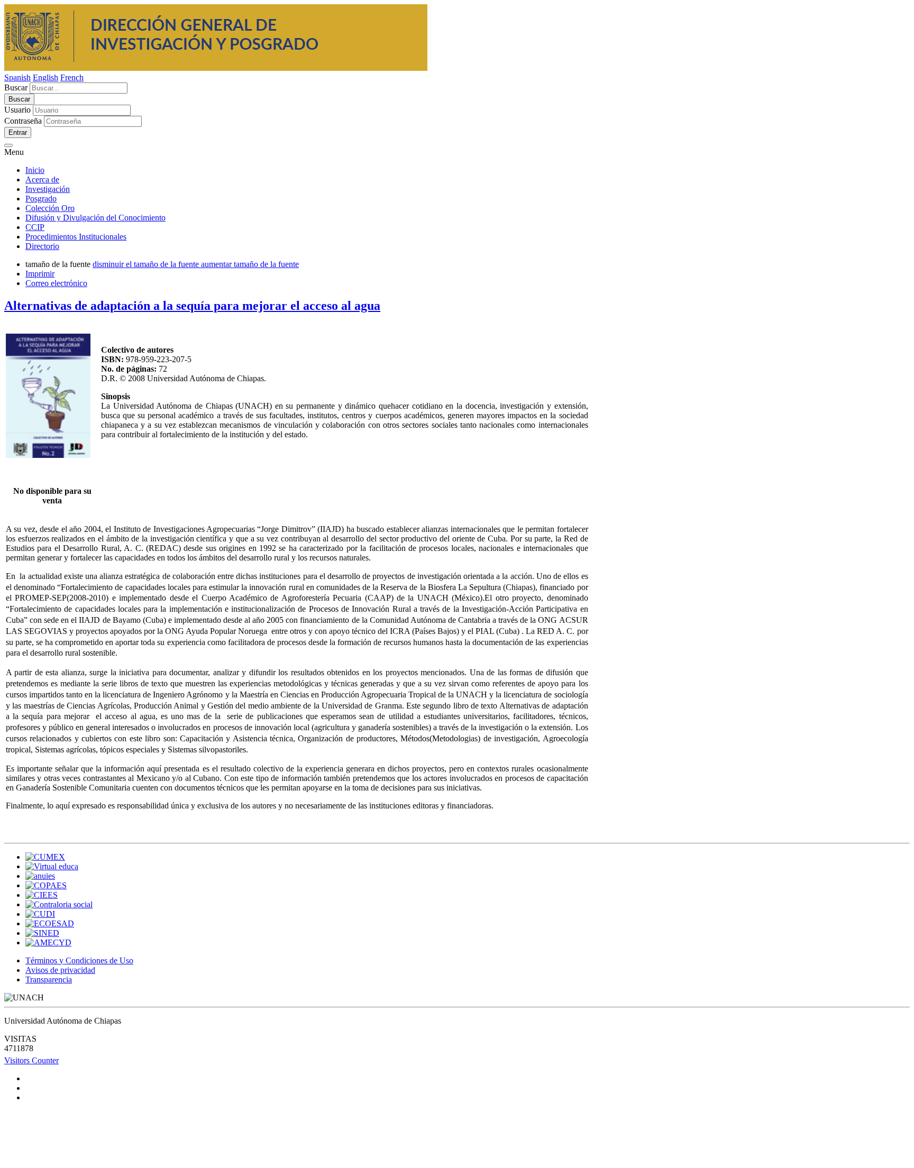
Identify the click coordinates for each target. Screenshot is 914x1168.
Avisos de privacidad (60, 969)
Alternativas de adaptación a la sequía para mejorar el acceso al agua (192, 305)
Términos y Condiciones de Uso (79, 960)
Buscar (16, 87)
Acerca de (42, 179)
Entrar (17, 132)
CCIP (34, 227)
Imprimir (39, 273)
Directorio (42, 246)
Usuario (17, 109)
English (45, 77)
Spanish (17, 77)
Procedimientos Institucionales (75, 236)
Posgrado (41, 198)
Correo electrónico (56, 283)
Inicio (34, 169)
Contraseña (23, 120)
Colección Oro (50, 208)
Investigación (47, 189)
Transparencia (48, 979)
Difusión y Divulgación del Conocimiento (95, 217)
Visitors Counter (31, 1060)
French (72, 77)
